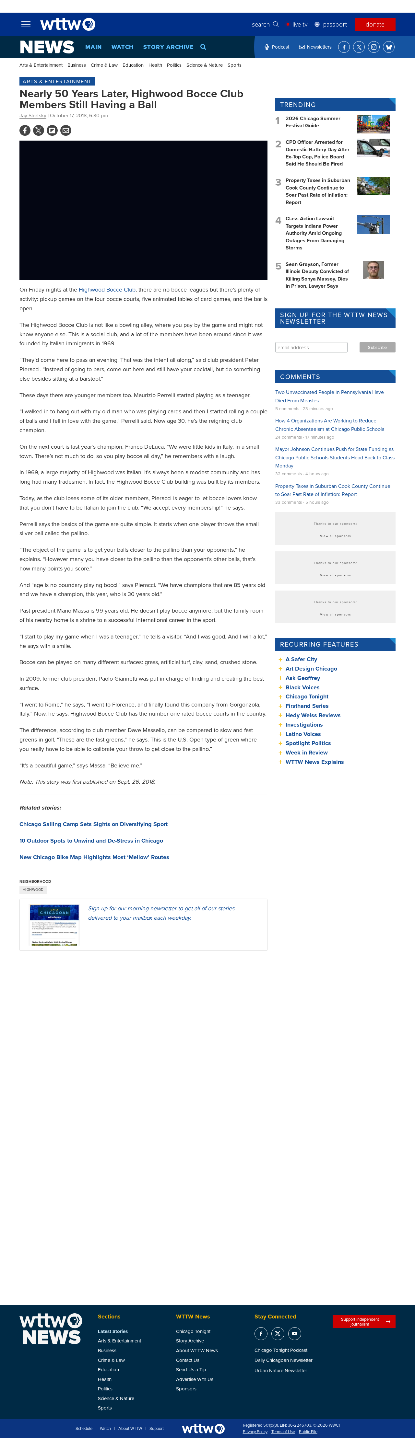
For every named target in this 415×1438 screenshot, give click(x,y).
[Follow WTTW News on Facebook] (344, 47)
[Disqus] (143, 1040)
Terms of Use (283, 1431)
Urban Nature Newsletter (281, 1370)
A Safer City (301, 659)
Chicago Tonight (307, 696)
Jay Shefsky (32, 115)
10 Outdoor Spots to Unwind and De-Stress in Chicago (91, 840)
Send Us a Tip (191, 1369)
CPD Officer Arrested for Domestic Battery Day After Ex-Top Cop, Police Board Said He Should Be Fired (318, 152)
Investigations (304, 724)
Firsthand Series (307, 706)
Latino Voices (303, 734)
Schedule (84, 1428)
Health (155, 65)
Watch (123, 47)
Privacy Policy (255, 1431)
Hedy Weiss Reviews (313, 715)
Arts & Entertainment (41, 65)
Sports (235, 65)
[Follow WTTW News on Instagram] (374, 47)
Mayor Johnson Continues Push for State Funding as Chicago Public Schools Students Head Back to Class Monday (335, 457)
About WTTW (130, 1428)
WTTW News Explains (316, 762)
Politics (174, 65)
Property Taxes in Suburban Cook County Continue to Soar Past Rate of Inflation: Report (318, 191)
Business (76, 65)
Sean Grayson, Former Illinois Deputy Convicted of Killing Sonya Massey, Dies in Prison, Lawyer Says (317, 275)
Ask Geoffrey (303, 678)
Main (93, 47)
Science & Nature (204, 65)
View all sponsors (335, 536)
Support (156, 1428)
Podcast (280, 46)
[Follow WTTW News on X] (359, 47)
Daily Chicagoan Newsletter (284, 1360)
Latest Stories (113, 1331)
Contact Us (187, 1360)
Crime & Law (104, 65)
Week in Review (307, 752)
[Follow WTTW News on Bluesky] (389, 47)
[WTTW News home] (47, 46)
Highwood (33, 889)
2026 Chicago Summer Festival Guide (313, 122)
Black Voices (303, 687)
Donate (375, 24)
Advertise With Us (194, 1379)
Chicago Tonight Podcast (281, 1350)
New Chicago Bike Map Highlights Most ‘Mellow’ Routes (94, 857)
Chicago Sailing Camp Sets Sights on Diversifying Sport (93, 824)
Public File (308, 1431)
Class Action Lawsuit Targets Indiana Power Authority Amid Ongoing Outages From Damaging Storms (315, 233)
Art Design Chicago (311, 668)
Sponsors (186, 1388)
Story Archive (168, 47)
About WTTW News (197, 1350)
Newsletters (319, 46)
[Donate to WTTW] (203, 1429)
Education (133, 65)
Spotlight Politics (308, 743)
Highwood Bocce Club (107, 289)
